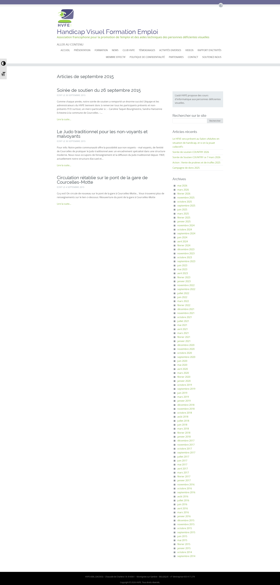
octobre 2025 (184, 201)
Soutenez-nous (211, 57)
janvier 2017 (184, 480)
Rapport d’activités (209, 50)
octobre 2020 (184, 353)
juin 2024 (182, 237)
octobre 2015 (184, 528)
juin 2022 (182, 297)
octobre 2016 (184, 488)
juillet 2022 (183, 293)
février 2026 (183, 193)
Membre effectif (116, 57)
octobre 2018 (184, 412)
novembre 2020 (186, 349)
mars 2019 (183, 396)
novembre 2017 (186, 444)
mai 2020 (182, 364)
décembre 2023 (185, 249)
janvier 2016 (184, 516)
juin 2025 (182, 209)
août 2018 (182, 416)
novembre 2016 (186, 484)
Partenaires (176, 57)
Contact (193, 57)
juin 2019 (182, 392)
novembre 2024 (186, 225)
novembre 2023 (186, 253)
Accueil (65, 50)
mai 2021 (182, 325)
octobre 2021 (184, 317)
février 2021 (183, 337)
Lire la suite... (64, 119)
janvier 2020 (184, 381)
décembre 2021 (185, 309)
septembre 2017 (186, 452)
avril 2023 (182, 273)
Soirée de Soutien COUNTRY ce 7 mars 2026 (196, 157)
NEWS (115, 50)
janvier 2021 (184, 341)
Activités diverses (170, 50)
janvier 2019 (184, 400)
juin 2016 (182, 504)
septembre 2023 (186, 261)
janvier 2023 (184, 281)
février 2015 (183, 544)
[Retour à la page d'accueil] (65, 18)
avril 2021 (182, 329)
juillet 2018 (183, 420)
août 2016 (182, 496)
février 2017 (183, 476)
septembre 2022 (186, 289)
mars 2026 (183, 189)
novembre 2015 (186, 524)
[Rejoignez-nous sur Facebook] (220, 6)
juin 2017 (182, 460)
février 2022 (183, 305)
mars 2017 (183, 472)
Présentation (82, 50)
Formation (101, 50)
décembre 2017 (185, 440)
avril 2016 (182, 508)
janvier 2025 (184, 221)
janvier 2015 (184, 548)
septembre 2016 (186, 492)
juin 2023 (182, 265)
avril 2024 (182, 241)
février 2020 (183, 376)
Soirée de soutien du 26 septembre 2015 (99, 90)
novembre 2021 (186, 313)
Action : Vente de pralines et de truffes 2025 (196, 162)
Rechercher (215, 120)
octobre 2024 (184, 229)
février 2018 (183, 432)
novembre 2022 (186, 285)
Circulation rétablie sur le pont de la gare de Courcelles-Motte (102, 180)
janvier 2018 (184, 436)
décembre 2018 (185, 404)
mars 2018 (183, 428)
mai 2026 (182, 185)
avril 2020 (182, 369)
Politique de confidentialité (147, 57)
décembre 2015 (185, 520)
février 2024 (183, 245)
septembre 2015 (186, 532)
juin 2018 (182, 424)
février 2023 (183, 277)
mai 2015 (182, 540)
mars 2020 (183, 372)
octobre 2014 (184, 552)
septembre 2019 (186, 388)
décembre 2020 (185, 345)
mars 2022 (183, 301)
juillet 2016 (183, 500)
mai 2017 (182, 464)
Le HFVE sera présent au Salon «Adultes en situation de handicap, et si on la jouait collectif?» (196, 142)
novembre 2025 (186, 197)
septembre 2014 (186, 556)
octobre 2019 (184, 384)
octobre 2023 (184, 257)
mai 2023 (182, 269)
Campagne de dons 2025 (186, 167)
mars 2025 (183, 213)
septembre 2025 (186, 205)
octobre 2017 (184, 448)
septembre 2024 (186, 233)
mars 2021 (183, 333)
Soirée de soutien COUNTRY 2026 (191, 152)
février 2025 (183, 217)
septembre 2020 (186, 357)
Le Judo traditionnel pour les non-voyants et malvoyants (102, 134)
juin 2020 (182, 361)
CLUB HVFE (129, 50)
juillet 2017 (183, 456)
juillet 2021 (183, 321)
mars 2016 (183, 512)
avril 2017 (182, 468)
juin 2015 (182, 536)
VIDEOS (189, 50)
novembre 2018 (186, 408)
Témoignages (147, 50)
